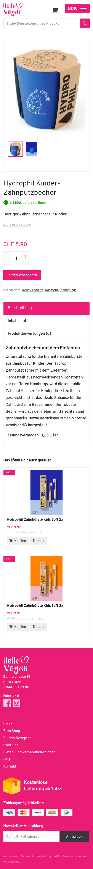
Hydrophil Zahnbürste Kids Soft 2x (46, 492)
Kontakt (9, 766)
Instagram (17, 703)
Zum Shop (11, 731)
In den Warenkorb (22, 275)
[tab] (46, 308)
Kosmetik (52, 290)
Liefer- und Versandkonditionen (29, 752)
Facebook (7, 703)
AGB (56, 856)
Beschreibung (20, 308)
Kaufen (20, 541)
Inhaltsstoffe (19, 321)
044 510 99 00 (17, 687)
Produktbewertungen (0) (29, 334)
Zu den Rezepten (17, 738)
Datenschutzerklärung (36, 856)
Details (38, 541)
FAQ (6, 759)
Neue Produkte (32, 290)
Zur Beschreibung (17, 224)
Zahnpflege (68, 290)
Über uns (10, 745)
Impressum (11, 856)
